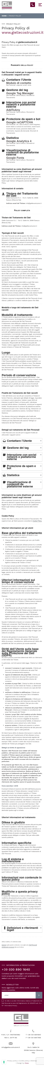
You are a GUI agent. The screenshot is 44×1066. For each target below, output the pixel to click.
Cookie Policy (37, 521)
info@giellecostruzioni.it (11, 1047)
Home (4, 16)
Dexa (27, 1063)
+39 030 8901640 (34, 1035)
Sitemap (34, 1061)
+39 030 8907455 (34, 1038)
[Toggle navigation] (40, 5)
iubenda (4, 945)
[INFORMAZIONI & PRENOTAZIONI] (32, 4)
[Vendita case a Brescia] (21, 1020)
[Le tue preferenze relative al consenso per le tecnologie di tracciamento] (4, 1062)
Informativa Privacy (11, 1005)
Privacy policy (12, 1061)
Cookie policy (24, 1061)
